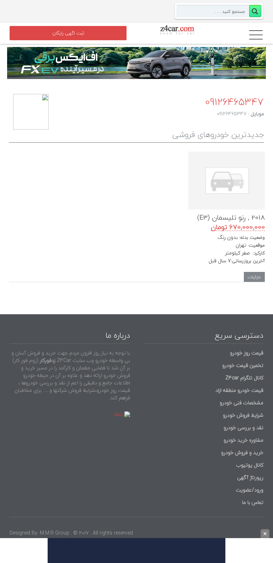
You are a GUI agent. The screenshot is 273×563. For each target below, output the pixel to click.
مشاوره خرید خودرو (242, 440)
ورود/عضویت (249, 489)
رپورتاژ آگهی (250, 477)
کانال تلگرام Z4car (244, 377)
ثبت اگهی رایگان (68, 33)
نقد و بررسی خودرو (243, 427)
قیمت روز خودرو (246, 352)
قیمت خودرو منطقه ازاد (239, 390)
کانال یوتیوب (249, 465)
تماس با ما (252, 502)
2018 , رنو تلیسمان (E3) (231, 217)
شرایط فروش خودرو (243, 415)
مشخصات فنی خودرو (240, 402)
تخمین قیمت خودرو (242, 365)
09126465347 (234, 101)
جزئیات (254, 277)
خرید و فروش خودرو (241, 452)
